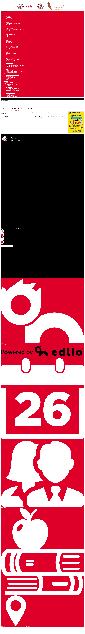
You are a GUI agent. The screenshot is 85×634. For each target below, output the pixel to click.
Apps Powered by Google (11, 84)
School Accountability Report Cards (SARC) (15, 29)
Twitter (1, 104)
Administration (9, 15)
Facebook (1, 102)
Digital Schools (9, 87)
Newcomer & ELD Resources (12, 61)
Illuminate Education (10, 89)
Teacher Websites (9, 49)
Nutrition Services (9, 63)
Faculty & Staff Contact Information (13, 23)
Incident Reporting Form (11, 43)
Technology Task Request (11, 96)
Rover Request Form (10, 93)
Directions (28, 626)
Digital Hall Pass (9, 42)
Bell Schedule (9, 17)
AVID (7, 36)
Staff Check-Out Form (10, 94)
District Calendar (9, 82)
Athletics (8, 16)
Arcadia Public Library (10, 77)
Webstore (8, 31)
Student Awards (9, 30)
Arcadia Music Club (10, 76)
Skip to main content (5, 1)
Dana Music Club (9, 55)
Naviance (8, 45)
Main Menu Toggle (5, 11)
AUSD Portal (9, 85)
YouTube (1, 107)
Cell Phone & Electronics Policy (12, 21)
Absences (8, 52)
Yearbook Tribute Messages (11, 72)
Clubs (7, 40)
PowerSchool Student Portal (12, 47)
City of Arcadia (9, 78)
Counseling (8, 22)
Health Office (9, 24)
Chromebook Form (10, 39)
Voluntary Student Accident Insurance (14, 71)
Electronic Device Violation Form (13, 88)
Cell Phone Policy (9, 37)
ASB (7, 35)
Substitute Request (10, 95)
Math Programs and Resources (12, 60)
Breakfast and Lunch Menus (14, 64)
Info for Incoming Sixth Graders (12, 59)
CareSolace (8, 54)
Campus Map (8, 19)
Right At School (9, 70)
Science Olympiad (10, 48)
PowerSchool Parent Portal (11, 67)
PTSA (7, 69)
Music (7, 27)
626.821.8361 (26, 228)
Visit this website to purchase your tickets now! (34, 119)
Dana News (8, 41)
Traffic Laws (8, 79)
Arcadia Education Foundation (12, 75)
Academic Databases (10, 34)
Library (7, 25)
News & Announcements (6, 108)
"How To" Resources (10, 58)
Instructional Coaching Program (12, 90)
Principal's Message (10, 28)
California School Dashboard (12, 18)
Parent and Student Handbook (12, 46)
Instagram (1, 105)
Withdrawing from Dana (11, 53)
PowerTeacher (9, 91)
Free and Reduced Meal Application (16, 65)
